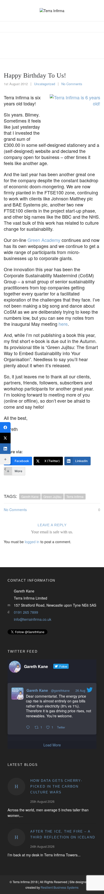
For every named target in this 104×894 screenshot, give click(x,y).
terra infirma (75, 496)
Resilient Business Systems (60, 887)
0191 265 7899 (26, 612)
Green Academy (44, 240)
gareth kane (30, 496)
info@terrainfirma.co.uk (32, 619)
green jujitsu (52, 496)
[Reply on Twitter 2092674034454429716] (29, 727)
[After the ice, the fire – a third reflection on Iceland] (16, 837)
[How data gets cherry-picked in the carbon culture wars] (16, 786)
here (63, 323)
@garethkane (60, 690)
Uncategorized (44, 83)
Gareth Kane (37, 690)
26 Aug (80, 690)
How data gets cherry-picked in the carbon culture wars (56, 786)
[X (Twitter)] (5, 438)
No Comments (71, 83)
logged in (32, 541)
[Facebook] (5, 427)
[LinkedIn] (5, 448)
